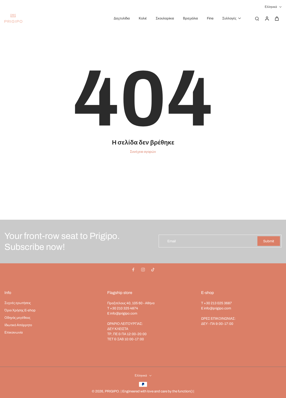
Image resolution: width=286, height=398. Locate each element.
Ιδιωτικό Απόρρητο (18, 325)
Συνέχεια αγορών (143, 151)
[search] (257, 18)
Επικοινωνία (13, 332)
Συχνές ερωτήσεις (17, 303)
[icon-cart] (277, 18)
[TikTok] (153, 270)
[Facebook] (133, 270)
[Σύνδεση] (267, 18)
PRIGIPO (112, 391)
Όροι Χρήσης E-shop (20, 310)
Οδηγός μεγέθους (17, 317)
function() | (186, 391)
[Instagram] (143, 270)
